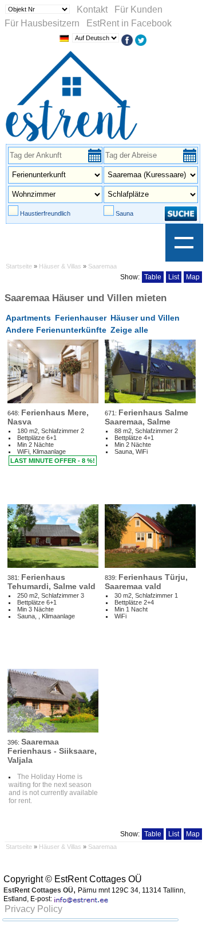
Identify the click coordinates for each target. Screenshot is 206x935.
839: (146, 581)
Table (152, 277)
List (173, 277)
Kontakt (92, 9)
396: (52, 750)
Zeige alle (129, 329)
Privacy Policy (33, 909)
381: (51, 581)
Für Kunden (138, 9)
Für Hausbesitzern (42, 23)
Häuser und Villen (145, 317)
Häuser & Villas (61, 266)
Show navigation (184, 243)
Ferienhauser (80, 317)
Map (193, 277)
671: (146, 417)
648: (48, 417)
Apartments (28, 317)
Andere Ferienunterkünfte (56, 329)
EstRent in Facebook (129, 23)
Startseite (19, 266)
